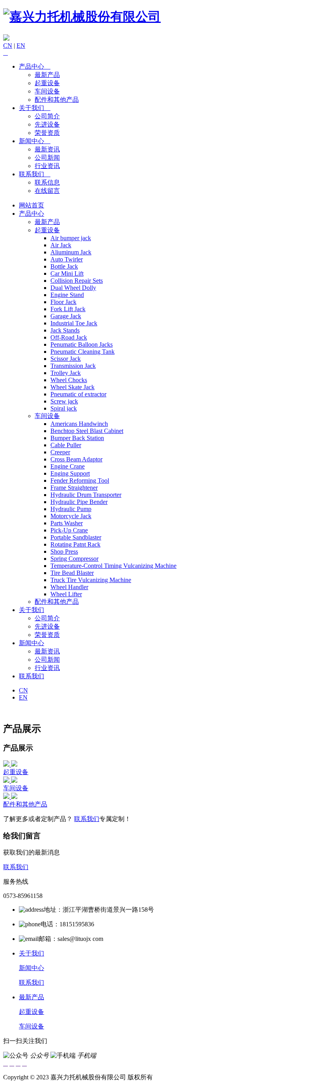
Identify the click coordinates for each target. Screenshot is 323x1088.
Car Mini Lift (67, 273)
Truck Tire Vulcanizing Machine (90, 580)
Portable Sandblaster (75, 537)
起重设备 (47, 83)
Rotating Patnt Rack (75, 544)
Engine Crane (67, 466)
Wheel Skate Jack (72, 387)
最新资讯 (47, 149)
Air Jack (60, 245)
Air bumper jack (70, 238)
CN (7, 45)
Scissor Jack (65, 358)
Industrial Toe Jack (73, 323)
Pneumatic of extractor (78, 394)
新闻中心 (34, 141)
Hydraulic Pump (70, 509)
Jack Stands (65, 330)
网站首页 (31, 205)
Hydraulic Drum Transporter (85, 494)
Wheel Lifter (66, 594)
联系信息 (47, 182)
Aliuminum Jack (70, 252)
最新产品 (47, 74)
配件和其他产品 (57, 99)
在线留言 (47, 190)
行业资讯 (47, 165)
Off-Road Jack (68, 337)
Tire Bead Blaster (72, 572)
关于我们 (34, 108)
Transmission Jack (73, 365)
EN (21, 45)
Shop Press (64, 551)
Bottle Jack (64, 266)
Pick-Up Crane (69, 530)
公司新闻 (47, 157)
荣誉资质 (47, 132)
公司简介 (47, 116)
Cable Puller (65, 445)
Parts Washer (66, 523)
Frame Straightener (74, 487)
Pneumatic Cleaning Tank (82, 351)
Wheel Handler (69, 587)
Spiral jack (63, 408)
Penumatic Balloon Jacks (81, 344)
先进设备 (47, 124)
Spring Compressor (74, 558)
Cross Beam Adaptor (76, 459)
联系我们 (34, 174)
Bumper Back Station (77, 438)
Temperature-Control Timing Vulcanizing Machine (113, 565)
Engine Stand (67, 294)
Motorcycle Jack (70, 516)
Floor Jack (63, 302)
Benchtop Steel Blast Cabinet (86, 430)
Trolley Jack (65, 373)
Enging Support (70, 473)
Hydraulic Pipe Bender (79, 501)
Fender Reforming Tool (79, 480)
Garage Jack (65, 316)
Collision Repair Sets (76, 280)
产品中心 (34, 66)
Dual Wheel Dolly (73, 287)
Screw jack (64, 401)
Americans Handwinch (79, 423)
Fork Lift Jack (67, 309)
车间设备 (47, 91)
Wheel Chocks (68, 380)
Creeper (60, 452)
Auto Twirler (66, 259)
